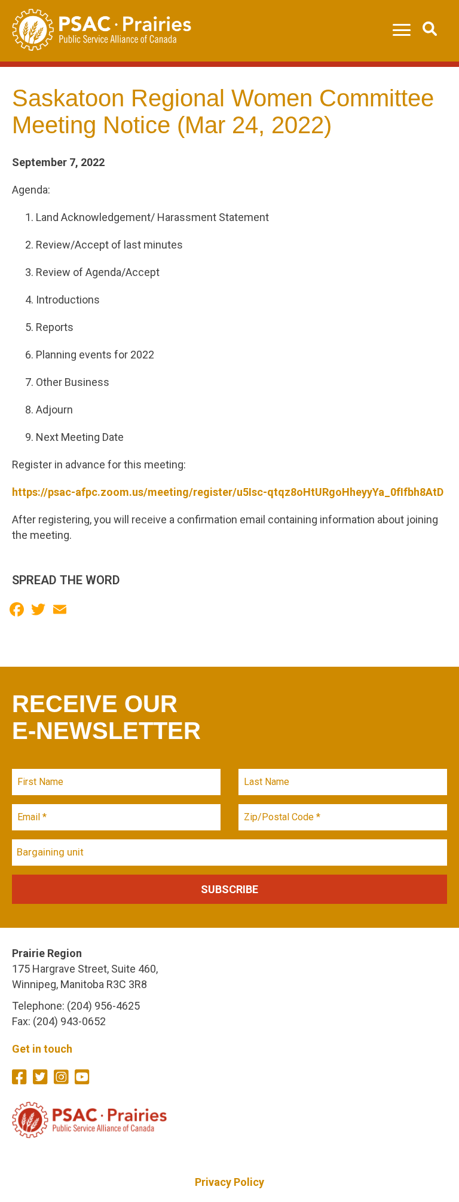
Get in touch (42, 1048)
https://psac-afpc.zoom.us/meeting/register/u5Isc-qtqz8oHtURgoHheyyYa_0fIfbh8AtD (227, 492)
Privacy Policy (229, 1182)
